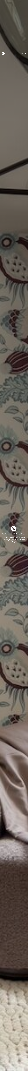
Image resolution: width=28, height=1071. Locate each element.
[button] (25, 53)
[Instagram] (22, 53)
